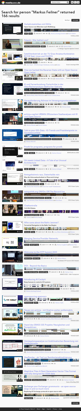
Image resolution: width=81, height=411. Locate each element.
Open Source (28, 398)
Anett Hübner (72, 33)
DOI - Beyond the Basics (35, 266)
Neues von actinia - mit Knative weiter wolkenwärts (48, 310)
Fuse (33, 232)
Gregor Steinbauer (44, 65)
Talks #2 (32, 169)
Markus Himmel (56, 153)
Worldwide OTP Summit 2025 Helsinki (68, 261)
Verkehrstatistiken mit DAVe (37, 24)
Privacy (55, 409)
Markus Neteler (31, 125)
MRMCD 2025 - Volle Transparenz (69, 274)
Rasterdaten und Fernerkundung (34, 93)
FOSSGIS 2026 (75, 95)
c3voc (60, 409)
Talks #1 (32, 153)
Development (28, 303)
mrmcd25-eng (43, 272)
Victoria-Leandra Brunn (53, 95)
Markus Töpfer (59, 303)
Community (28, 62)
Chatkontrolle (30, 206)
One (41, 215)
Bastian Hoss (73, 245)
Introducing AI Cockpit (35, 279)
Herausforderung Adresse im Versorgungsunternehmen (50, 101)
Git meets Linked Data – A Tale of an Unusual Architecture (45, 161)
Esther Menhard (39, 200)
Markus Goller (67, 46)
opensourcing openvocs (35, 296)
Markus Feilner (60, 78)
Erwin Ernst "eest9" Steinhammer (51, 186)
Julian (58, 65)
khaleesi (29, 217)
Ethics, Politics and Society (32, 46)
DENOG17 (76, 247)
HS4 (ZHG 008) (49, 93)
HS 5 (57, 289)
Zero (41, 184)
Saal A (26, 245)
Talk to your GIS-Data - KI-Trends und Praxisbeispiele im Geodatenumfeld (50, 131)
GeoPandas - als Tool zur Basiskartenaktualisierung (48, 357)
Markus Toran (69, 272)
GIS (26, 33)
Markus (72, 232)
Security (27, 232)
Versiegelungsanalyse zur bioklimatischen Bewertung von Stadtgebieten (51, 342)
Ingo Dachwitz (31, 200)
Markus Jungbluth (62, 245)
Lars (55, 232)
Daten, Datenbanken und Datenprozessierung (37, 139)
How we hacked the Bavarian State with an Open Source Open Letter (50, 71)
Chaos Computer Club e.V (28, 409)
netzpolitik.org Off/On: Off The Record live (44, 192)
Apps (43, 409)
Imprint (49, 409)
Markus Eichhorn (39, 352)
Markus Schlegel (56, 169)
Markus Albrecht (31, 141)
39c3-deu (48, 198)
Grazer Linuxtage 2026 (72, 64)
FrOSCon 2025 (75, 291)
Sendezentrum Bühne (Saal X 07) (34, 198)
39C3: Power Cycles (73, 186)
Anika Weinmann (39, 95)
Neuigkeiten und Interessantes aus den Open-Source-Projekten (42, 316)
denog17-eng (34, 245)
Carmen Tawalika (45, 319)
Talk (26, 153)
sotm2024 (28, 380)
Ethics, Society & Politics (31, 184)
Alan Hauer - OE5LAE (33, 65)
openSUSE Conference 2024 (71, 398)
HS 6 (30, 33)
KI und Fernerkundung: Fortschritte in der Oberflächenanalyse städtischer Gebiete (43, 85)
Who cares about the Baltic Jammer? (41, 223)
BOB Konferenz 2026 (73, 152)
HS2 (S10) (65, 316)
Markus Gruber (66, 107)
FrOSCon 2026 (75, 36)
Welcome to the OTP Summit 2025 (40, 252)
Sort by (67, 20)
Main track (28, 258)
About (38, 409)
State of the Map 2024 (72, 382)
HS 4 (36, 303)
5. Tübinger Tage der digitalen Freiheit (68, 48)
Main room (36, 258)
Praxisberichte (29, 107)
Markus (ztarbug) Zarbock (58, 33)
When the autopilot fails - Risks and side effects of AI (39, 289)
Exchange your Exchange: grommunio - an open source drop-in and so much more (50, 387)
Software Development (39, 380)
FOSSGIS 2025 (75, 320)
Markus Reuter (49, 200)
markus (52, 65)
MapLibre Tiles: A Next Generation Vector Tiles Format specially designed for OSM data (50, 372)
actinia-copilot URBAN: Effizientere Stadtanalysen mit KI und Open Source (51, 115)
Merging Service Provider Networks (41, 238)
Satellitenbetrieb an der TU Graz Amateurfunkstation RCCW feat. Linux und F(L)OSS (49, 55)
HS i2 (35, 62)
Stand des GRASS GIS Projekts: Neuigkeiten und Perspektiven (47, 326)
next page (75, 20)
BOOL (43, 46)
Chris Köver (59, 200)
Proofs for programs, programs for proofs (43, 147)
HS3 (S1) (47, 350)
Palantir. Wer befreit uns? (36, 40)
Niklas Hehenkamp (62, 232)
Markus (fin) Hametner (33, 186)
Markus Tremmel (69, 380)
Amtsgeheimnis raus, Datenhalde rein (41, 175)
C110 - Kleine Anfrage (31, 272)
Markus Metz (30, 95)
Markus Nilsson (61, 258)
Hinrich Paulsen (42, 125)
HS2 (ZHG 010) (39, 107)
